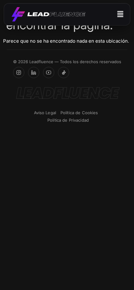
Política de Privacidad (68, 120)
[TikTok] (63, 72)
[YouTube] (48, 72)
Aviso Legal (45, 112)
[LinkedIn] (33, 72)
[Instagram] (18, 72)
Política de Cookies (79, 112)
